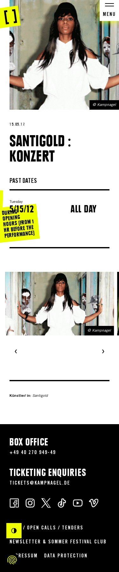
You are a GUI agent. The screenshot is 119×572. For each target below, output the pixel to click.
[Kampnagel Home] (10, 14)
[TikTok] (62, 502)
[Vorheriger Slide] (16, 352)
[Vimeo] (93, 502)
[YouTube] (78, 502)
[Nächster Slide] (103, 352)
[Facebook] (14, 502)
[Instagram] (30, 502)
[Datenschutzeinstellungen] (12, 560)
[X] (46, 502)
